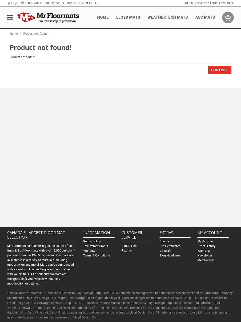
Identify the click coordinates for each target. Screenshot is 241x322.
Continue (220, 70)
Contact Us (56, 3)
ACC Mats (205, 17)
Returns (126, 250)
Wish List (203, 250)
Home (103, 17)
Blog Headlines (170, 255)
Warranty (89, 250)
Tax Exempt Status (95, 246)
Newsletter (204, 255)
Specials (165, 250)
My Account (205, 241)
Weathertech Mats (168, 17)
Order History (206, 246)
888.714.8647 (34, 3)
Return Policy (92, 241)
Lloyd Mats (128, 17)
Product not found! (35, 33)
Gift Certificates (170, 246)
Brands (164, 241)
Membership (206, 260)
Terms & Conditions (96, 255)
